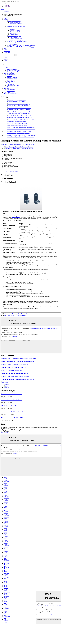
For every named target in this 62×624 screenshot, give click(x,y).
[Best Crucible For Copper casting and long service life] (15, 376)
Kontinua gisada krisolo (9, 61)
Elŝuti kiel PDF (14, 171)
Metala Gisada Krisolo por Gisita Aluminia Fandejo (17, 314)
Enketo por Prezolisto (6, 428)
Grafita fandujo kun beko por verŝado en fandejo (18, 113)
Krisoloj (5, 60)
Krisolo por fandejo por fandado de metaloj (17, 125)
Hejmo (5, 57)
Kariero (5, 3)
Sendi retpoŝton (4, 432)
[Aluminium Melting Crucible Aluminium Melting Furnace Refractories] (14, 364)
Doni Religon (7, 5)
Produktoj (6, 59)
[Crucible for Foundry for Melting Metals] (11, 370)
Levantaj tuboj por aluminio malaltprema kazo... (13, 411)
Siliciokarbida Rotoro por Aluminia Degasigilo (18, 105)
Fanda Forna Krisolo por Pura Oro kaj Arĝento (15, 315)
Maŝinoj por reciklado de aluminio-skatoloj (12, 417)
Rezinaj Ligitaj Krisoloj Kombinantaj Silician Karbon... (18, 361)
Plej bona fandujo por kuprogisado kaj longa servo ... (17, 379)
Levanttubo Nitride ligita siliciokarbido (16, 101)
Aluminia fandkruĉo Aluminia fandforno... (17, 121)
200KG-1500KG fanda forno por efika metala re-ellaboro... (21, 129)
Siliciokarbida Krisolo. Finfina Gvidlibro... (11, 394)
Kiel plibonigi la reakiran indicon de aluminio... (13, 406)
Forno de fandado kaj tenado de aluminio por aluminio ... (20, 137)
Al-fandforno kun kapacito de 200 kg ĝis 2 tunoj (18, 133)
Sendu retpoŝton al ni (6, 171)
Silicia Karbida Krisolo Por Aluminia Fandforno (18, 109)
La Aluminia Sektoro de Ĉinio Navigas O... (11, 400)
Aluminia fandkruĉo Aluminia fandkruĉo (13, 367)
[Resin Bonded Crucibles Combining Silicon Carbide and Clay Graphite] (19, 358)
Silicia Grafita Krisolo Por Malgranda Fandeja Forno (19, 117)
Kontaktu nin (7, 6)
